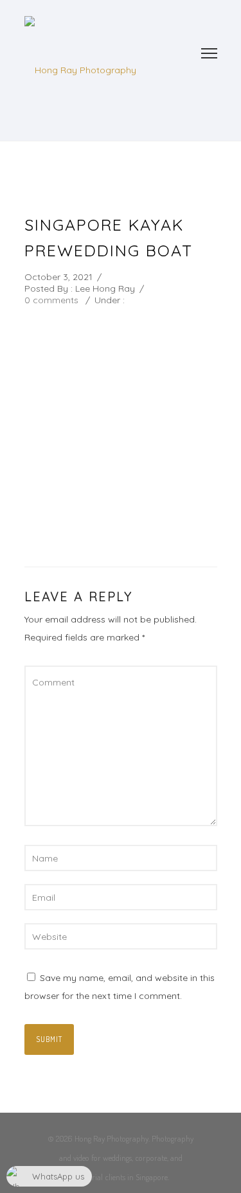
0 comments (51, 300)
